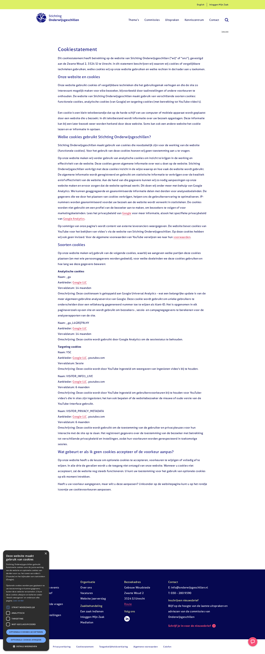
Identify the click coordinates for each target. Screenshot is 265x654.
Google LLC (80, 282)
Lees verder (18, 600)
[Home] (58, 17)
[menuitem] (134, 17)
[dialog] (26, 600)
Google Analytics (74, 219)
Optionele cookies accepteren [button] (26, 632)
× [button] (45, 553)
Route (128, 604)
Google (126, 213)
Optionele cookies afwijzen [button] (26, 640)
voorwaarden (181, 237)
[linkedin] (127, 619)
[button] (26, 646)
